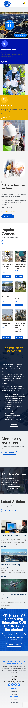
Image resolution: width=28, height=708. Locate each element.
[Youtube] (19, 684)
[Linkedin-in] (12, 684)
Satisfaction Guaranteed (10, 106)
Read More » (4, 546)
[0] (23, 3)
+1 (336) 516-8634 (10, 211)
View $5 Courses (20, 35)
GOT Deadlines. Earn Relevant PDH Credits (14, 535)
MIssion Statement (8, 50)
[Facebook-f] (15, 684)
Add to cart (6, 276)
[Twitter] (9, 684)
